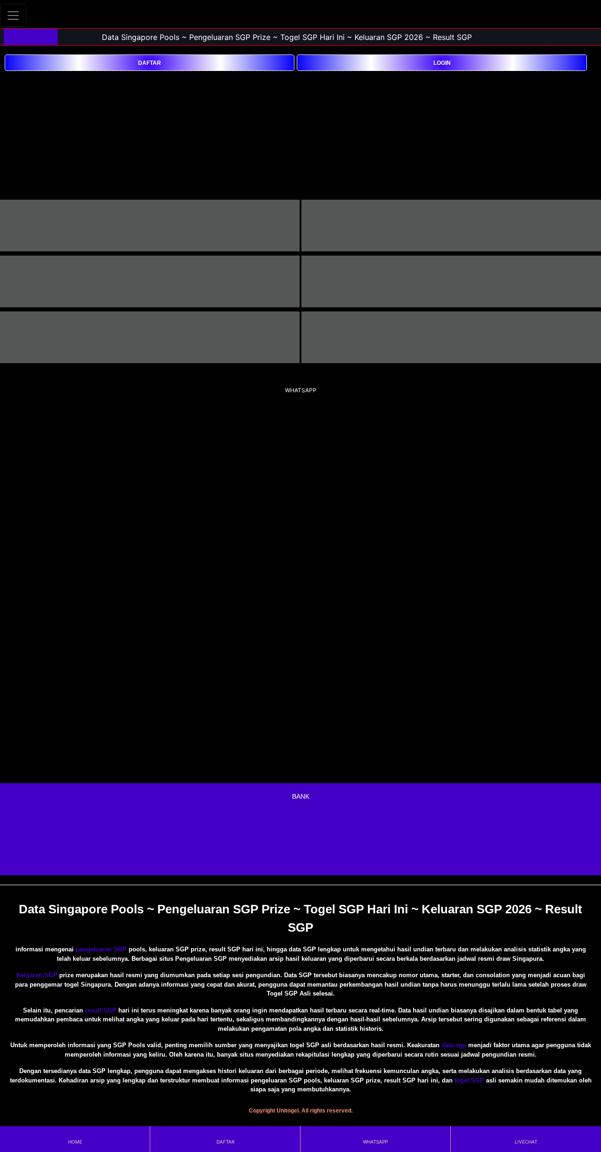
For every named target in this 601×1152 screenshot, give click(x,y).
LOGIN (442, 63)
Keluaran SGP (36, 975)
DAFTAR (149, 63)
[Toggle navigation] (13, 15)
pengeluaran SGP (101, 949)
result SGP (100, 1010)
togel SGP (469, 1080)
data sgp (453, 1045)
